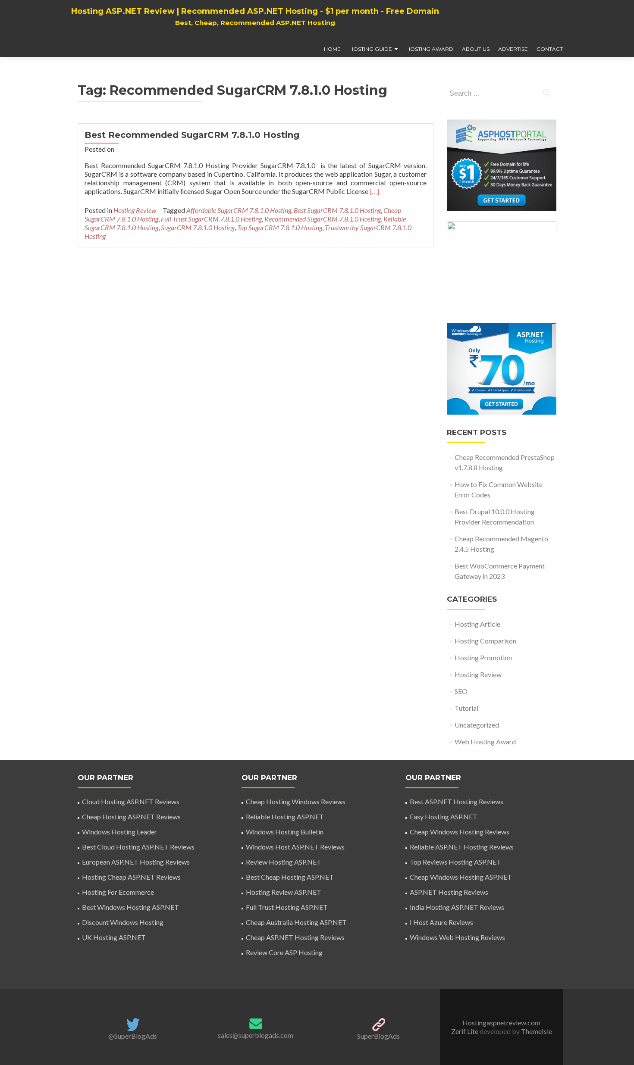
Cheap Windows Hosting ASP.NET (461, 877)
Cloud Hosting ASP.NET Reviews (130, 801)
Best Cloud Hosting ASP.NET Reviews (138, 847)
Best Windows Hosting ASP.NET (130, 907)
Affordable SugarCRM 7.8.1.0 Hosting (238, 210)
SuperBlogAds (378, 1036)
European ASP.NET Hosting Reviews (136, 862)
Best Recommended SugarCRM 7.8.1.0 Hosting (192, 135)
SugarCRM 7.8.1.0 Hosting (198, 227)
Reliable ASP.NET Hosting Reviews (462, 847)
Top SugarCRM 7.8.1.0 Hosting (279, 227)
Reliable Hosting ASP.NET (285, 816)
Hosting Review (134, 210)
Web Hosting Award (485, 741)
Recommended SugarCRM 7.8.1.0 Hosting (322, 219)
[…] (374, 191)
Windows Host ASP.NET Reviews (295, 847)
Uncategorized (477, 725)
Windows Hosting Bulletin (284, 832)
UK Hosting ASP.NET (114, 937)
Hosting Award (429, 49)
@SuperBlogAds (132, 1036)
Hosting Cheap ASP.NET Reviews (131, 877)
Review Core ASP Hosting (284, 952)
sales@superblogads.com (255, 1035)
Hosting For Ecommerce (118, 892)
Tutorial (466, 708)
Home (332, 49)
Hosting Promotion (483, 657)
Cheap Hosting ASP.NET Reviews (131, 816)
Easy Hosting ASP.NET (443, 816)
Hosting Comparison (485, 641)
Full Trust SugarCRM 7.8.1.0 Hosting (211, 219)
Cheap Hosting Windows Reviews (295, 801)
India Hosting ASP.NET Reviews (457, 907)
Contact (550, 49)
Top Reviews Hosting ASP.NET (455, 862)
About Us (476, 49)
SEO (461, 691)
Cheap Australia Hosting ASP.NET (296, 922)
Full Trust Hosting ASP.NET (287, 907)
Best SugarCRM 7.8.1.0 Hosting (337, 210)
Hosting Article (477, 624)
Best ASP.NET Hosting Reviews (456, 801)
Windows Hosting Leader (119, 832)
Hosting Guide (370, 49)
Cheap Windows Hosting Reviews (459, 832)
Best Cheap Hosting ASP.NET (290, 877)
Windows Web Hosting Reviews (457, 937)
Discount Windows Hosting (122, 922)
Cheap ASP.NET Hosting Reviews (295, 937)
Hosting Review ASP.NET (283, 892)
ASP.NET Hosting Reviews (449, 892)
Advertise (513, 49)
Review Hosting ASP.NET (283, 862)
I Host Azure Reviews (441, 922)
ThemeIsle (536, 1031)
